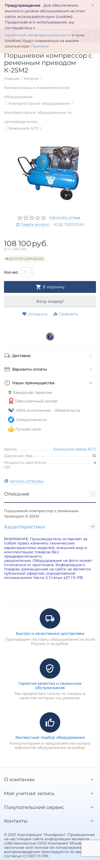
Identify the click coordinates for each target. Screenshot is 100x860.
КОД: (58, 224)
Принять (39, 46)
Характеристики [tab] (24, 527)
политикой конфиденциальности (38, 35)
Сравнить (68, 314)
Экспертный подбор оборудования (50, 737)
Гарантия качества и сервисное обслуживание (49, 685)
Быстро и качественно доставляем (50, 633)
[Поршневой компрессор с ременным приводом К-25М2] (50, 173)
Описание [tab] (16, 494)
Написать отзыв (64, 218)
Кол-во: (11, 272)
